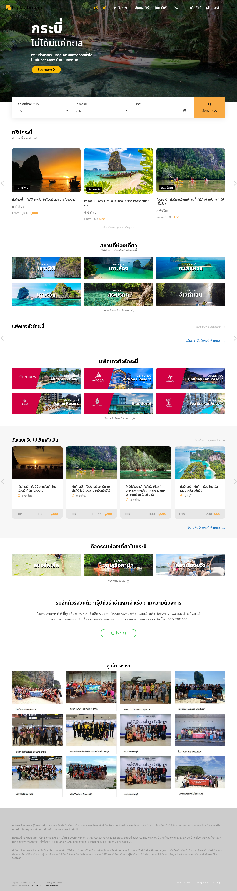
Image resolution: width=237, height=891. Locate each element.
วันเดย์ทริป (161, 7)
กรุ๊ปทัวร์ (195, 7)
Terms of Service (183, 883)
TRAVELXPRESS (35, 886)
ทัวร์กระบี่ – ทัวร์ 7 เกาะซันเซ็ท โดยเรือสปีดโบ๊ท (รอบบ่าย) (37, 489)
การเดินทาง (119, 7)
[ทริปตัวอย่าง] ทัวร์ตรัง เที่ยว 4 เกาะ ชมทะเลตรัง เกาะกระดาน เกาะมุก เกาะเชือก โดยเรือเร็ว (145, 491)
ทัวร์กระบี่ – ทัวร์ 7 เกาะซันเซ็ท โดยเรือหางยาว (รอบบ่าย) (44, 199)
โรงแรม (179, 7)
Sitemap (216, 883)
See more (42, 64)
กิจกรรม (81, 104)
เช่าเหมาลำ (213, 7)
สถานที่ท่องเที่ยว (28, 104)
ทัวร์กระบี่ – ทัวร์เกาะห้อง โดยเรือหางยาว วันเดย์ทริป (199, 489)
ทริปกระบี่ (100, 7)
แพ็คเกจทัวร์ (141, 7)
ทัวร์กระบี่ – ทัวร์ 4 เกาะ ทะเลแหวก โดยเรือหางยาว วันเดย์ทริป (116, 203)
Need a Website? (52, 886)
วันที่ (138, 104)
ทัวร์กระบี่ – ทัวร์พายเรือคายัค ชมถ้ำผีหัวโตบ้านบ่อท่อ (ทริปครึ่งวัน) (190, 201)
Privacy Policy (202, 883)
